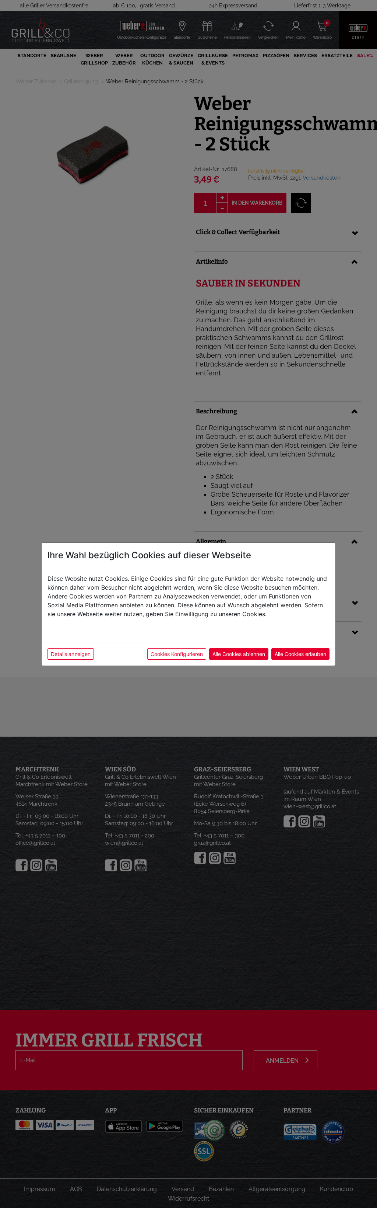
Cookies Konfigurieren (177, 654)
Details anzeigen (71, 654)
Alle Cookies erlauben (300, 654)
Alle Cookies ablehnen (238, 654)
